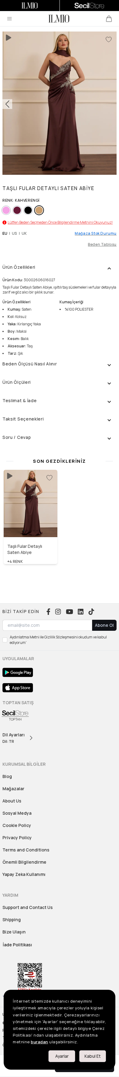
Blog (7, 776)
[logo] (59, 19)
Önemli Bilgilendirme (24, 862)
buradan (39, 1042)
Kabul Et (93, 1056)
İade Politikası (17, 945)
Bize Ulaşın (14, 932)
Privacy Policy (17, 837)
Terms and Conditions (25, 850)
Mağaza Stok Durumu (96, 233)
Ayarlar (62, 1056)
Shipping (11, 919)
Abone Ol (104, 625)
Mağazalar (13, 788)
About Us (11, 801)
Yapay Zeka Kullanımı (23, 874)
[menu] (9, 19)
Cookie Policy (16, 825)
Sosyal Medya (16, 813)
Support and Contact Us (27, 907)
